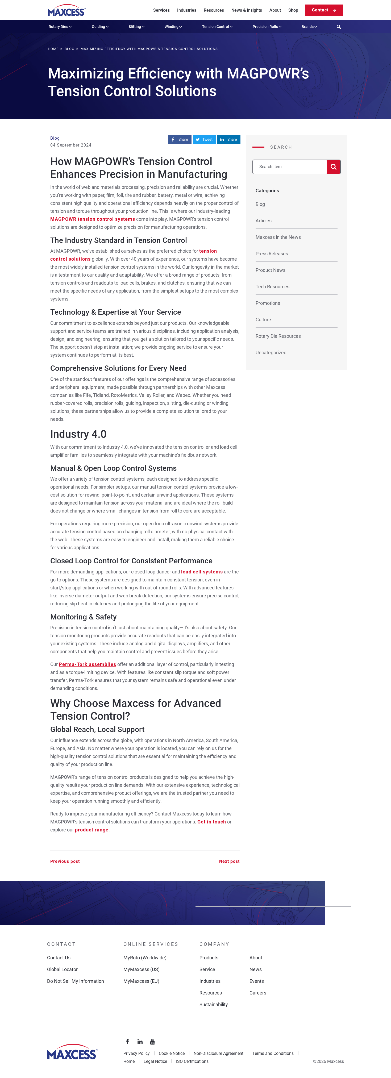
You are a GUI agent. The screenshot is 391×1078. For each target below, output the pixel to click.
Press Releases (272, 253)
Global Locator (62, 969)
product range (92, 830)
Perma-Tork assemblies (87, 664)
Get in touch (211, 822)
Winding (171, 26)
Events (256, 981)
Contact (320, 10)
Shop (293, 10)
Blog (55, 138)
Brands (308, 26)
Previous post (65, 861)
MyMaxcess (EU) (141, 981)
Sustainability (213, 1004)
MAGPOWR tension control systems (92, 219)
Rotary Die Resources (278, 336)
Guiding (98, 26)
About (275, 10)
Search (281, 147)
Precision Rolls (265, 26)
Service (207, 969)
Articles (264, 220)
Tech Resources (272, 286)
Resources (214, 10)
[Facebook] (127, 1042)
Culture (263, 319)
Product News (270, 270)
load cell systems (202, 572)
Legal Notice (155, 1061)
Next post (229, 861)
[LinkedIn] (140, 1042)
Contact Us (58, 957)
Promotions (268, 303)
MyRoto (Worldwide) (145, 957)
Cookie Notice (172, 1053)
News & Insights (246, 10)
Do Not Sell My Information (75, 981)
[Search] (333, 167)
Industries (186, 10)
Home (129, 1061)
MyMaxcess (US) (141, 969)
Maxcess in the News (278, 237)
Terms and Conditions (273, 1053)
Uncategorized (271, 352)
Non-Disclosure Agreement (218, 1053)
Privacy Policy (136, 1053)
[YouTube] (152, 1042)
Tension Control (215, 26)
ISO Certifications (192, 1061)
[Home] (67, 10)
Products (208, 957)
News (255, 969)
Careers (257, 993)
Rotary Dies (58, 26)
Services (161, 10)
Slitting (135, 26)
